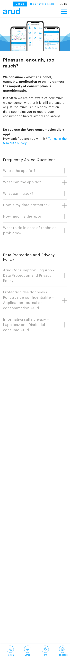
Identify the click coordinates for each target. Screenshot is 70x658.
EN (65, 4)
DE (61, 4)
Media (50, 4)
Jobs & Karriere (37, 4)
